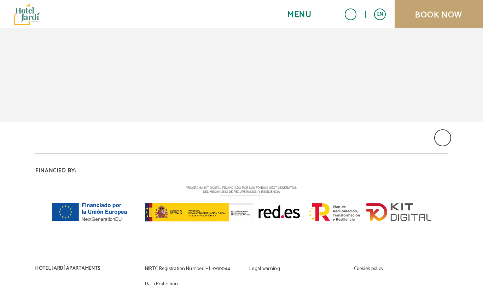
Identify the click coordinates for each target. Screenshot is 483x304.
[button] (307, 14)
